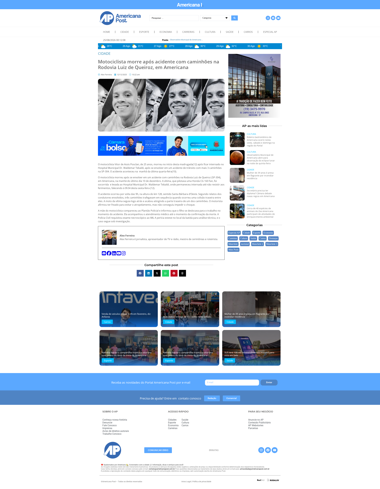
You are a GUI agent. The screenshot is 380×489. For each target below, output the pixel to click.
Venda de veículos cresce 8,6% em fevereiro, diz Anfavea (126, 315)
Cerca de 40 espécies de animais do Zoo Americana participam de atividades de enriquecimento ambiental (261, 212)
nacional (245, 244)
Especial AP (270, 32)
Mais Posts (233, 250)
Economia (166, 32)
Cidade (124, 32)
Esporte (144, 32)
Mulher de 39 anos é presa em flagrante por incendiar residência (260, 175)
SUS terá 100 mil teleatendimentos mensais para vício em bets (249, 354)
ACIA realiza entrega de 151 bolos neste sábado (187, 316)
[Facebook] (273, 18)
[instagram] (123, 254)
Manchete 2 (257, 244)
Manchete (233, 244)
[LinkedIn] (114, 254)
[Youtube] (278, 18)
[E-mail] (104, 254)
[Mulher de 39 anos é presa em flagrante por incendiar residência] (237, 175)
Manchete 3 (271, 244)
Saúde (229, 32)
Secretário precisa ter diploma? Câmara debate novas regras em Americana (261, 193)
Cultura (210, 32)
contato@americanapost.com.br (162, 469)
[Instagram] (268, 18)
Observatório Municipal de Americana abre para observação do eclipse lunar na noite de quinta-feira (261, 159)
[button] (140, 273)
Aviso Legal (186, 481)
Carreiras (188, 32)
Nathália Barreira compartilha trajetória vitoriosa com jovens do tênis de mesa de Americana (126, 354)
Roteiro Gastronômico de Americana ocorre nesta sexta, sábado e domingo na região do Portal (261, 141)
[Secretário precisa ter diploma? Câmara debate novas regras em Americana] (237, 193)
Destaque (273, 238)
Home (106, 32)
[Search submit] (234, 17)
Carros (248, 32)
